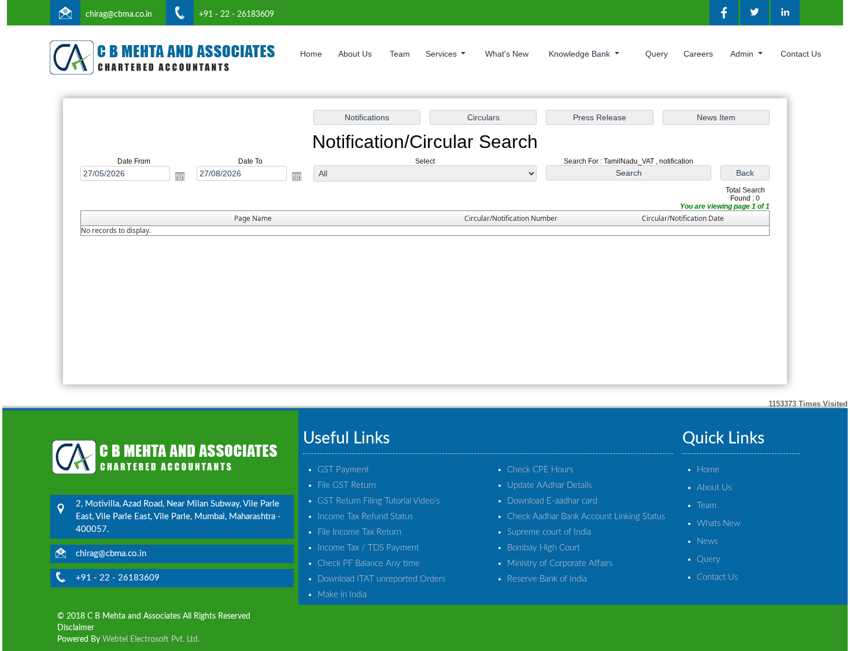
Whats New (718, 523)
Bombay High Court (543, 547)
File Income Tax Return (359, 532)
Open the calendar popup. (179, 176)
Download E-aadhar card (552, 501)
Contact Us (801, 53)
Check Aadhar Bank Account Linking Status (586, 516)
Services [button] (442, 53)
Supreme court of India (549, 532)
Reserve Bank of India (547, 579)
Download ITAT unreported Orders (381, 579)
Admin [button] (743, 53)
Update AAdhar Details (549, 485)
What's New (507, 53)
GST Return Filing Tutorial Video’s (378, 501)
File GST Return (346, 485)
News (707, 541)
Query (656, 53)
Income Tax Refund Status (365, 516)
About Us (355, 53)
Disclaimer (75, 628)
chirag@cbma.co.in (119, 14)
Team (400, 53)
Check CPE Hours (540, 469)
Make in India (342, 594)
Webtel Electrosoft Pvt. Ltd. (150, 639)
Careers (698, 53)
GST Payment (343, 469)
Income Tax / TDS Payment (368, 547)
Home (311, 53)
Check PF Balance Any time (368, 563)
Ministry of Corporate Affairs (559, 563)
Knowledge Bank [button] (580, 53)
